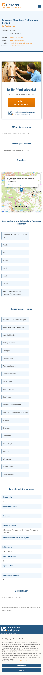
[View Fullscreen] (38, 182)
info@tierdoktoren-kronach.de (21, 43)
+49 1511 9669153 (17, 40)
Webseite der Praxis (17, 46)
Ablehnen (21, 670)
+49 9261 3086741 (17, 38)
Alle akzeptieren (21, 665)
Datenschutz (23, 661)
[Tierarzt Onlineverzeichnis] (11, 8)
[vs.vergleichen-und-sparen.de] (10, 631)
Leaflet (6, 212)
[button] (21, 190)
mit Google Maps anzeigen (14, 185)
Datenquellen (37, 212)
